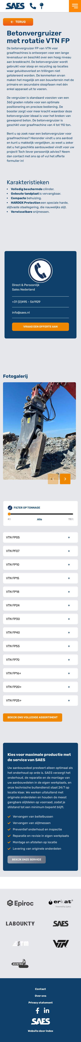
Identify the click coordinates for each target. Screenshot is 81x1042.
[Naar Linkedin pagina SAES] (45, 1011)
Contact (40, 989)
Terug (20, 22)
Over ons (40, 995)
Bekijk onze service (26, 859)
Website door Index (40, 1031)
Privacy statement (40, 1002)
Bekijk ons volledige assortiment (33, 717)
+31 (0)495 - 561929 (26, 302)
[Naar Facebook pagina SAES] (35, 1011)
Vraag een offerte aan (40, 326)
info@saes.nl (21, 312)
